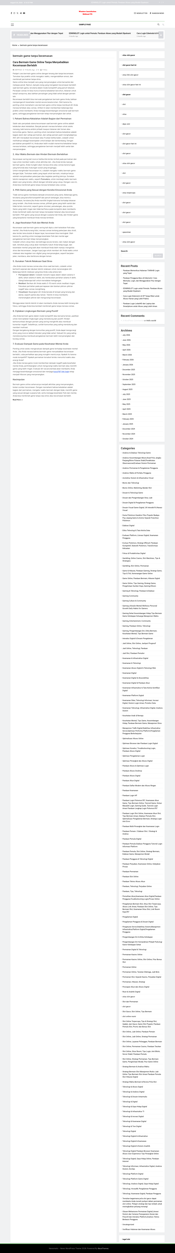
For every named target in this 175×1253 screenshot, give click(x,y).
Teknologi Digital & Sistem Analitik (136, 1146)
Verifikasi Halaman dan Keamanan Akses (138, 1229)
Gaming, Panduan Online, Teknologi (136, 626)
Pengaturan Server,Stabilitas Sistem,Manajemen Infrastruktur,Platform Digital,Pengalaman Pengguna (141, 929)
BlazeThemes (103, 1248)
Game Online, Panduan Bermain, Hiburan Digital (141, 578)
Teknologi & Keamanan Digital (134, 1121)
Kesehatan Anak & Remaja (132, 716)
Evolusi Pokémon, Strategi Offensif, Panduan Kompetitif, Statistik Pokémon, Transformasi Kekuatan (140, 545)
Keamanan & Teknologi (131, 663)
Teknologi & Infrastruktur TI (133, 1111)
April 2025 (126, 409)
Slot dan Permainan (130, 1002)
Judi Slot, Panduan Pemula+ (133, 653)
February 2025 (128, 419)
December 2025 (128, 370)
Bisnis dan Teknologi (130, 483)
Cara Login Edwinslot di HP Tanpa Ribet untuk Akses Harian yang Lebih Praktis (117, 3)
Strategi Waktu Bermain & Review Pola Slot (139, 1082)
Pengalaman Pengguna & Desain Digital (138, 922)
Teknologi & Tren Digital (131, 1126)
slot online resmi (129, 1016)
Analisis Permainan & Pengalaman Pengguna (140, 468)
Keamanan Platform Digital (133, 695)
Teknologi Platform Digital (132, 1174)
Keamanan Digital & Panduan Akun (136, 683)
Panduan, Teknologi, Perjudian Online (137, 886)
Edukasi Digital (128, 525)
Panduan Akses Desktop (132, 771)
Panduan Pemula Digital (131, 839)
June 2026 (126, 340)
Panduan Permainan (130, 872)
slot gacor (126, 134)
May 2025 (126, 404)
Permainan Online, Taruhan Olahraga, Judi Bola (140, 972)
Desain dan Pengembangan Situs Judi (137, 498)
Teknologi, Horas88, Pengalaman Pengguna (139, 1189)
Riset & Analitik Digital (131, 992)
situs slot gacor (128, 163)
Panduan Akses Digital (131, 776)
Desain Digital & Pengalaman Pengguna (138, 503)
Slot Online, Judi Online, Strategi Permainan (139, 1037)
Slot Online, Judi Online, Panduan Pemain (138, 1032)
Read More (17, 399)
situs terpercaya (128, 193)
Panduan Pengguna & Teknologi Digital (137, 859)
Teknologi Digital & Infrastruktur (135, 1136)
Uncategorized (128, 1224)
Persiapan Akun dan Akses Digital (135, 987)
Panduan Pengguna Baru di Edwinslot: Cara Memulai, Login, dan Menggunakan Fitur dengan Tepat (142, 280)
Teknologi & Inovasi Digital (133, 1116)
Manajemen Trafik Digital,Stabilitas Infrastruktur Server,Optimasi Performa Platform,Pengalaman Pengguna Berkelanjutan (141, 731)
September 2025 (128, 384)
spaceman (126, 232)
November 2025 (128, 374)
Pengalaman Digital (130, 917)
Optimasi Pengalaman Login (133, 756)
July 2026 (126, 335)
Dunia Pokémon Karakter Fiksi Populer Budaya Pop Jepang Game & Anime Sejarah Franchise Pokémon (140, 518)
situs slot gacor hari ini (131, 85)
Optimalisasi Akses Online (132, 738)
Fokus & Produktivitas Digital (133, 553)
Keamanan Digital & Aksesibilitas (135, 678)
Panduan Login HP (129, 795)
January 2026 (127, 365)
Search (124, 251)
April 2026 (126, 350)
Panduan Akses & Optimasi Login (135, 766)
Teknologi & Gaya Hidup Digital (134, 1107)
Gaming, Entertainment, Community (136, 621)
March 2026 (127, 355)
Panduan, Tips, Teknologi (132, 891)
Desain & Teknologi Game (132, 493)
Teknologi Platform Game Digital (135, 1179)
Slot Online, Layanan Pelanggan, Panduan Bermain (142, 1042)
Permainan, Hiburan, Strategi (133, 982)
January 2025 (127, 424)
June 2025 (126, 399)
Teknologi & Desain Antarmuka (134, 1097)
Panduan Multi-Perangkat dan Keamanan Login (140, 826)
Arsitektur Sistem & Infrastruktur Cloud (137, 478)
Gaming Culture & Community (134, 601)
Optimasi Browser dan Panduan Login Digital (140, 743)
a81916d (18, 70)
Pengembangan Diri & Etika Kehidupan (137, 937)
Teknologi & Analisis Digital (133, 1092)
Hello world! (151, 321)
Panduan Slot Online (130, 877)
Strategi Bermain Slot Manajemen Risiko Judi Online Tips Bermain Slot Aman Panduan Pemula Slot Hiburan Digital (141, 1074)
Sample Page (85, 24)
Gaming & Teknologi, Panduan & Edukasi (138, 591)
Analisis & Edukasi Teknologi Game (136, 453)
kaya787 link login (61, 371)
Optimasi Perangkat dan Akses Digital (137, 761)
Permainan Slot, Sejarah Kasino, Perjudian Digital (141, 977)
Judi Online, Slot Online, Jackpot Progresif (139, 643)
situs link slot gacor (130, 75)
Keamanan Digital (129, 673)
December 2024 (128, 429)
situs (124, 114)
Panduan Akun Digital (130, 781)
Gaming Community (130, 596)
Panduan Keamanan (130, 790)
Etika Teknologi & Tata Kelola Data (136, 530)
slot (124, 104)
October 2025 (127, 379)
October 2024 (127, 439)
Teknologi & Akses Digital (132, 1087)
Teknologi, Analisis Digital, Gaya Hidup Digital (140, 1184)
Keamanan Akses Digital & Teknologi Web (139, 668)
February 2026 (128, 360)
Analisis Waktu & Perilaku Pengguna (136, 473)
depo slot (126, 124)
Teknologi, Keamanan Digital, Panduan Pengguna (141, 1194)
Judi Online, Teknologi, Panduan (135, 648)
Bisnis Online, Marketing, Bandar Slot (137, 488)
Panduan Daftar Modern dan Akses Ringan (139, 786)
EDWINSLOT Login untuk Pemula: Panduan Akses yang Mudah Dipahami (68, 33)
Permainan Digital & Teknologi (134, 949)
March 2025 (127, 414)
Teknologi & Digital (130, 1102)
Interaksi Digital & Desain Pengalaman (137, 638)
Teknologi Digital (129, 1131)
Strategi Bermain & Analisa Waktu (135, 1067)
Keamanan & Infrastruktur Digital (135, 658)
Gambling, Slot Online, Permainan (135, 566)
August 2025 (127, 389)
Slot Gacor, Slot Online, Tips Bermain (137, 1011)
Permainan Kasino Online (132, 954)
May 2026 (126, 345)
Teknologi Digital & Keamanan (134, 1141)
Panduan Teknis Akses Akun (133, 881)
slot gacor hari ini (129, 144)
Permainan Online (129, 967)
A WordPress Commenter (132, 320)
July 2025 (126, 394)
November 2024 (128, 434)
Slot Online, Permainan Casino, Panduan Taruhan (141, 1046)
